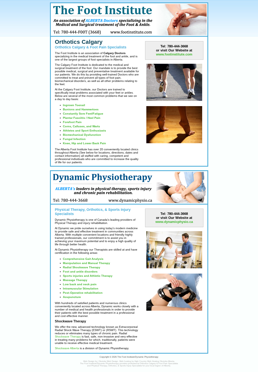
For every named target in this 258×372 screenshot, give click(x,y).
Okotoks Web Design (108, 361)
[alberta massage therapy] (174, 269)
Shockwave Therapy (68, 336)
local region (155, 366)
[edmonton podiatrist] (174, 101)
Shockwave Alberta (67, 348)
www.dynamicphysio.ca (174, 222)
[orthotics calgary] (174, 144)
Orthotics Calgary (79, 42)
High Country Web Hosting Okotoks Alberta (154, 361)
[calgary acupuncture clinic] (174, 311)
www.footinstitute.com (174, 54)
